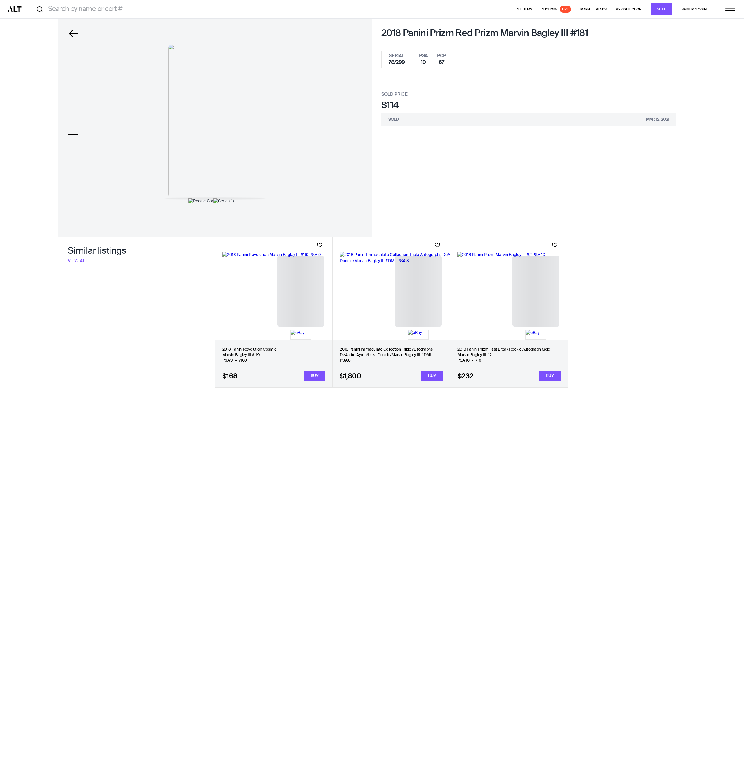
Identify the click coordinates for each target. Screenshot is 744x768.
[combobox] (269, 9)
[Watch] (319, 245)
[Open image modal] (215, 121)
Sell (661, 9)
